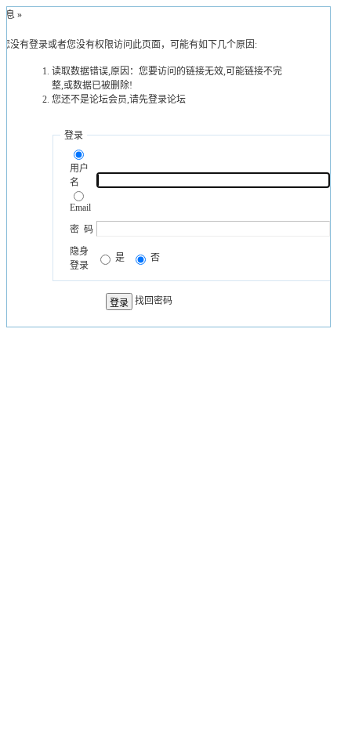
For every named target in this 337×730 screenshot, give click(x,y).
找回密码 (153, 300)
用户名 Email (80, 188)
